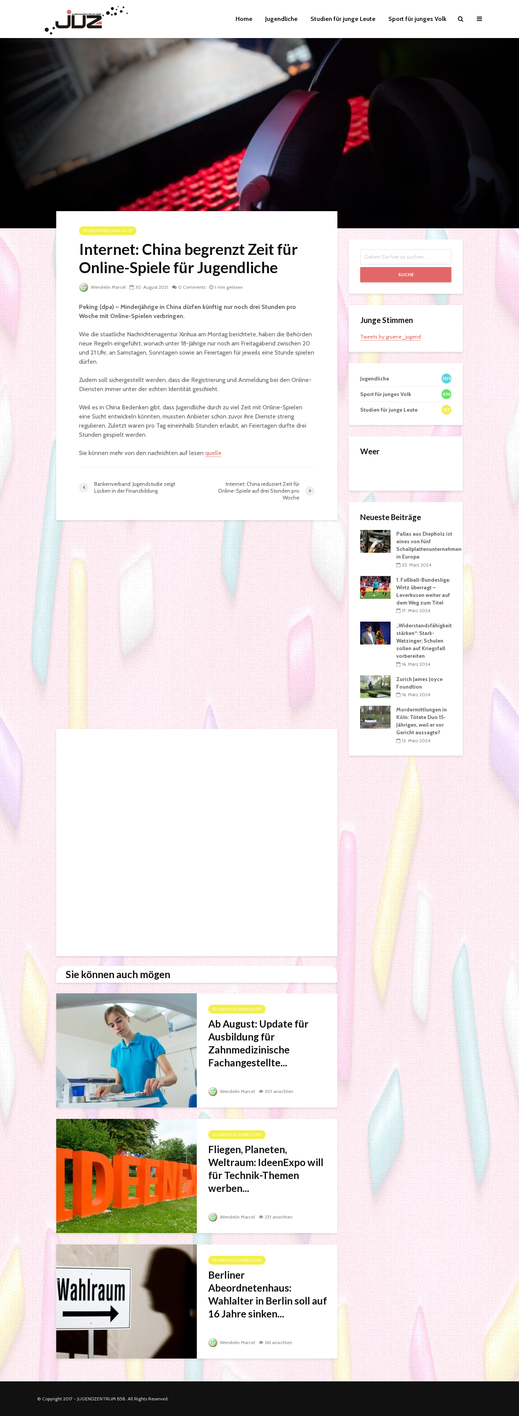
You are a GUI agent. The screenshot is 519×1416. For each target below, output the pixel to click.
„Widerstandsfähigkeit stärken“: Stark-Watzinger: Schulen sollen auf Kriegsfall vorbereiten (424, 640)
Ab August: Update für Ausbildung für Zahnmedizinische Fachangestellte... (258, 1043)
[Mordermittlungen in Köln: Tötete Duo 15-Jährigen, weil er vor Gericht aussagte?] (375, 716)
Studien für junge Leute (342, 18)
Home (244, 18)
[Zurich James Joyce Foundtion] (375, 686)
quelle (213, 453)
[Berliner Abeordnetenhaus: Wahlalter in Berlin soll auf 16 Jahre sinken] (126, 1301)
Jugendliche (281, 18)
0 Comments (192, 287)
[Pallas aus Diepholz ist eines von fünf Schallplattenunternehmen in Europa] (375, 541)
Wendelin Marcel (108, 287)
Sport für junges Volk (417, 18)
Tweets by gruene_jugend (390, 336)
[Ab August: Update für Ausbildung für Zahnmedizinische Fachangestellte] (126, 1049)
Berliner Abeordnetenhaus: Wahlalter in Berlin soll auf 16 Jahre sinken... (267, 1294)
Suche (406, 274)
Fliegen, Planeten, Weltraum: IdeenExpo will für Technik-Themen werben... (265, 1168)
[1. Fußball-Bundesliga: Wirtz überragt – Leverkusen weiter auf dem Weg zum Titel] (375, 586)
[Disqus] (196, 626)
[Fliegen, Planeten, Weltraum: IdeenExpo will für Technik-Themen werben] (126, 1175)
